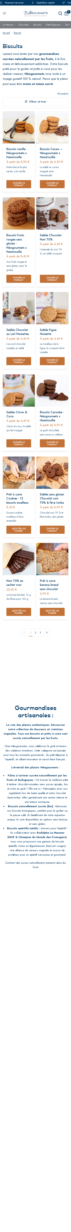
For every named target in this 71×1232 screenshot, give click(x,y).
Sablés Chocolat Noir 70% (51, 237)
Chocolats (23, 24)
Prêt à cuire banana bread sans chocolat (49, 585)
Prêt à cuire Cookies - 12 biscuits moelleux (17, 498)
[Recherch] (60, 13)
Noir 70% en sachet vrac (14, 583)
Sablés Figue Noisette (48, 332)
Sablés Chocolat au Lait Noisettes (17, 332)
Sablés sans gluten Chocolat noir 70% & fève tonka (52, 498)
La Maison (8, 24)
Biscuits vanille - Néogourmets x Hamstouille (16, 153)
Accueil (6, 32)
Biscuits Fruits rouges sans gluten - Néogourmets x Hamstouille (16, 243)
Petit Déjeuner (53, 24)
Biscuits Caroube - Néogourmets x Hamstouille (52, 416)
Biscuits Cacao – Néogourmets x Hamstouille (51, 153)
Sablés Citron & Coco (16, 414)
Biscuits (37, 24)
